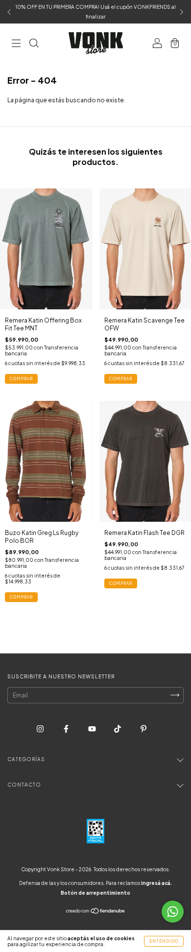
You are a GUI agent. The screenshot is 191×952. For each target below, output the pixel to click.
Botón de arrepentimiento (95, 893)
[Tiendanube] (95, 911)
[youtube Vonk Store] (92, 728)
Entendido (163, 941)
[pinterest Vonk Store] (143, 728)
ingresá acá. (156, 883)
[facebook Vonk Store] (66, 728)
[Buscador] (34, 44)
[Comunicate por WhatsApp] (173, 912)
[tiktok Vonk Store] (118, 728)
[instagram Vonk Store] (40, 728)
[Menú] (16, 44)
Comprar (21, 378)
